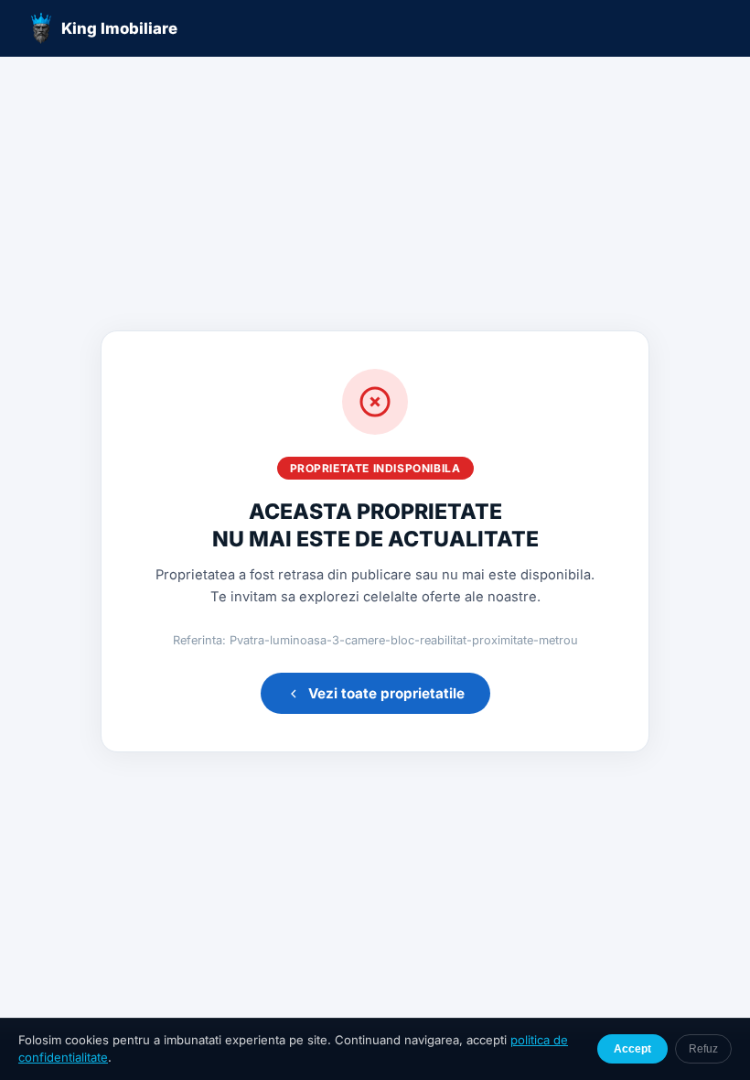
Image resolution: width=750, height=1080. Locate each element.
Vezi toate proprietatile (386, 693)
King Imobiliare (119, 28)
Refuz (703, 1048)
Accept (632, 1048)
